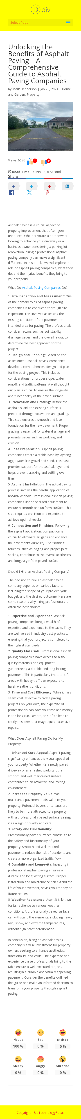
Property (33, 94)
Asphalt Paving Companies (41, 287)
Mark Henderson (24, 89)
